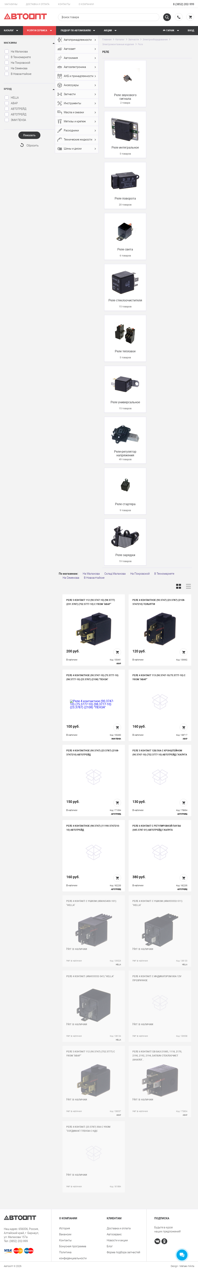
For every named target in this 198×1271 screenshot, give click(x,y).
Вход (191, 30)
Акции (108, 30)
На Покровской (20, 62)
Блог (110, 1246)
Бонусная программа (72, 1246)
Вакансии (65, 1234)
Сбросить (32, 145)
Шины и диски (73, 148)
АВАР (14, 103)
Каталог (9, 30)
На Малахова (19, 51)
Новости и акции (117, 1240)
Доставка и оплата (38, 4)
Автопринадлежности (78, 39)
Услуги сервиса (37, 30)
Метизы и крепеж (75, 121)
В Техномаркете (21, 57)
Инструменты (72, 103)
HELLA (15, 97)
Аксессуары (71, 85)
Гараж (170, 30)
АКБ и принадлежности (78, 76)
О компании (86, 4)
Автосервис (114, 1234)
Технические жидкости (78, 139)
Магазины (11, 4)
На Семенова (19, 68)
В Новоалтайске (21, 73)
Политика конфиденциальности (73, 1255)
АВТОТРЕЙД (18, 108)
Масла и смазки (74, 112)
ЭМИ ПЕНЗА (18, 120)
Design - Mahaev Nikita (182, 1266)
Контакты (64, 4)
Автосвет (70, 48)
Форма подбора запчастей (123, 1252)
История (64, 1228)
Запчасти (70, 94)
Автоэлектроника (75, 66)
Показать (29, 135)
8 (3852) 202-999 (183, 4)
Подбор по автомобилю (76, 30)
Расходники (71, 130)
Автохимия (71, 57)
